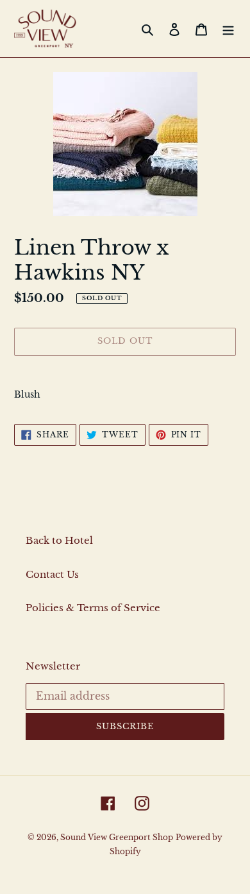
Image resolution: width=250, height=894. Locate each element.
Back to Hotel (59, 540)
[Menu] (228, 28)
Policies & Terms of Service (93, 608)
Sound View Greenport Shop (116, 837)
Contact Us (52, 574)
